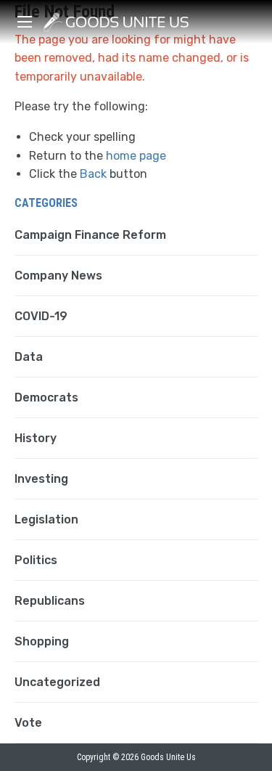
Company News (58, 275)
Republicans (50, 601)
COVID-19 (41, 316)
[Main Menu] (24, 22)
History (36, 438)
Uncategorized (57, 682)
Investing (41, 479)
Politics (36, 560)
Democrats (46, 397)
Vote (28, 723)
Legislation (46, 519)
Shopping (42, 641)
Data (29, 357)
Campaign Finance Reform (90, 235)
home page (136, 156)
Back (93, 174)
